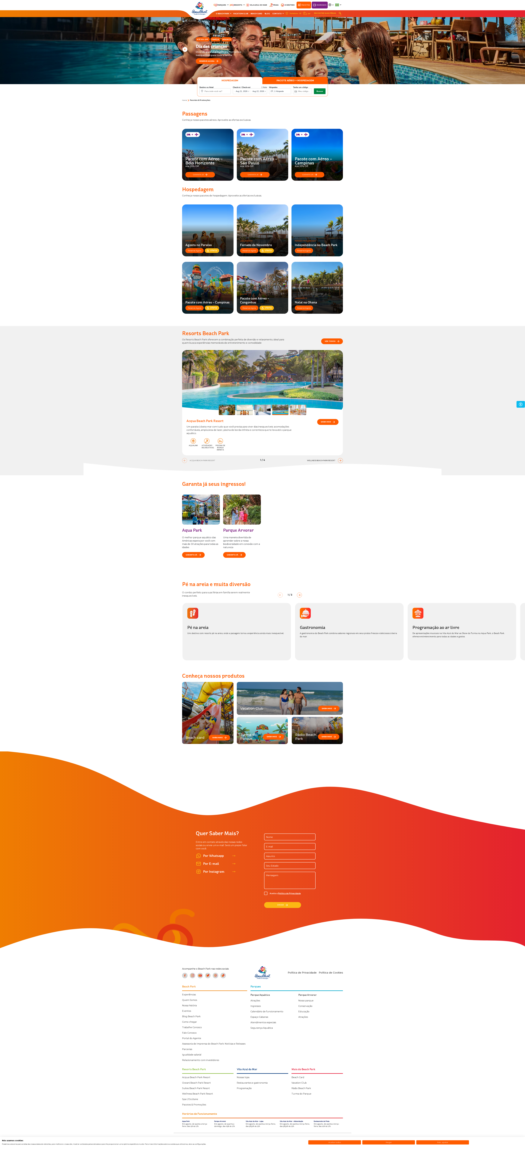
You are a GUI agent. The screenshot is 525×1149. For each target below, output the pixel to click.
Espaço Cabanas (259, 1017)
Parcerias (187, 1049)
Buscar (320, 91)
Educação (303, 1011)
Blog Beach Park (191, 1016)
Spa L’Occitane (190, 1099)
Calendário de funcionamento (266, 1011)
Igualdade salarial (191, 1054)
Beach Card (256, 14)
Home (184, 100)
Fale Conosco (189, 1033)
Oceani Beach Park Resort (196, 1083)
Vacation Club (240, 14)
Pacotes (305, 5)
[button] (250, 91)
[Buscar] (340, 13)
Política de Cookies (331, 972)
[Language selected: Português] (338, 5)
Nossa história (189, 1005)
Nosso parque (305, 1000)
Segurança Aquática (261, 1028)
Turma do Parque (301, 1093)
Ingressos (321, 5)
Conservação (305, 1006)
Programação (244, 1088)
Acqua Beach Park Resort (196, 1077)
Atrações (255, 1000)
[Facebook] (185, 975)
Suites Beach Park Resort (196, 1088)
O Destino (290, 5)
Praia (275, 5)
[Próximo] (340, 49)
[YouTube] (200, 975)
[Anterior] (185, 49)
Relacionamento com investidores (200, 1060)
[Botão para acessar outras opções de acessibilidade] (331, 5)
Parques (221, 5)
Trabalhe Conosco (192, 1027)
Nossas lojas (243, 1077)
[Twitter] (208, 975)
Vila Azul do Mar (258, 5)
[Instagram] (192, 975)
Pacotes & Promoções (194, 1104)
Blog (267, 14)
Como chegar (189, 1022)
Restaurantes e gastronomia (252, 1083)
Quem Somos (189, 1000)
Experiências (189, 994)
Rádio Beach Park (301, 1088)
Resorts (238, 5)
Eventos (186, 1011)
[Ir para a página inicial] (262, 972)
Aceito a (285, 893)
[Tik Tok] (223, 975)
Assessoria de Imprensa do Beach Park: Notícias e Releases (213, 1043)
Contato (277, 14)
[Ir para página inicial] (199, 8)
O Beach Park (222, 14)
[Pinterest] (215, 975)
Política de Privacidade (289, 893)
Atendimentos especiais (263, 1022)
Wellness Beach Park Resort (197, 1093)
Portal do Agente (191, 1038)
